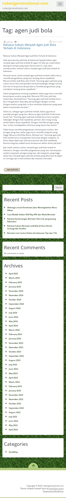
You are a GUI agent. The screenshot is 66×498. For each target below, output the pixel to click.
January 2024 (15, 338)
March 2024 (14, 330)
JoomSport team (56, 488)
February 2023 (15, 386)
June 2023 (13, 369)
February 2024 (15, 334)
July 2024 (13, 312)
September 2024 (16, 304)
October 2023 (15, 351)
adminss (9, 42)
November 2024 (16, 295)
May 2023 (13, 373)
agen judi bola (12, 169)
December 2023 (16, 343)
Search (5, 182)
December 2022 (16, 395)
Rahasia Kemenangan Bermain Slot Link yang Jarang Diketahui (31, 220)
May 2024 (13, 321)
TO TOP (33, 464)
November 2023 (16, 347)
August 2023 (15, 360)
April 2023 (13, 377)
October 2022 (15, 403)
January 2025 (15, 286)
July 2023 (13, 364)
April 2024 (13, 325)
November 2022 (16, 399)
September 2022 (16, 408)
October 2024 (15, 299)
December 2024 (16, 291)
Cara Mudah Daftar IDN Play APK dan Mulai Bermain (31, 214)
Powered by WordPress (53, 491)
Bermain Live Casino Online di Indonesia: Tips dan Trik (32, 233)
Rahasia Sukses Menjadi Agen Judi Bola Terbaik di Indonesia (29, 46)
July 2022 (13, 416)
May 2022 (13, 425)
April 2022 (13, 429)
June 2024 (13, 317)
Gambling (13, 452)
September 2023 (16, 356)
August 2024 (15, 308)
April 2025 (13, 273)
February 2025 (15, 282)
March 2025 (14, 278)
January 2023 (15, 390)
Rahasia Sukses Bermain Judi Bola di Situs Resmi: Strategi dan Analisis (29, 227)
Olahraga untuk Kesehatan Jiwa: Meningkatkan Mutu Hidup (32, 209)
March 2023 (14, 382)
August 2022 (15, 412)
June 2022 (13, 421)
